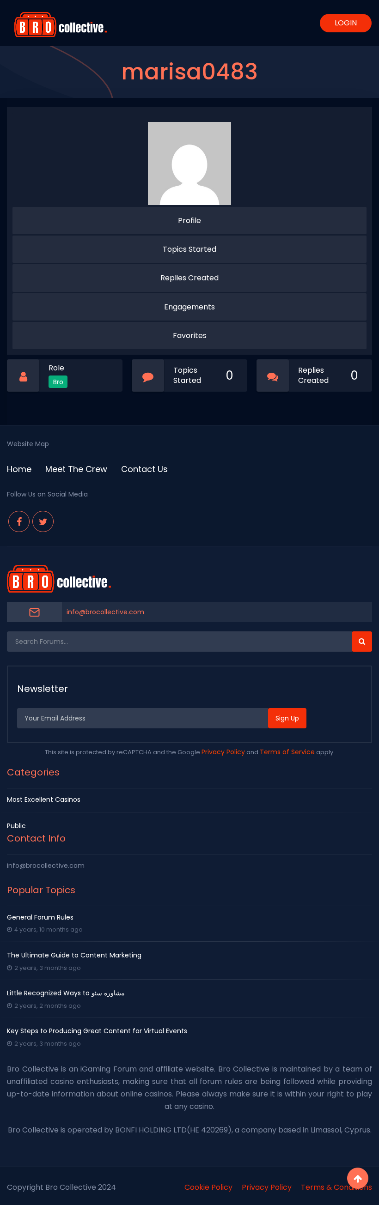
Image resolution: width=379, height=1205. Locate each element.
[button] (362, 641)
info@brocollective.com (105, 612)
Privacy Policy (223, 752)
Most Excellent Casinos (43, 799)
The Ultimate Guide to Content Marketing (74, 955)
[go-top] (357, 1178)
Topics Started (189, 249)
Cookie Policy (208, 1187)
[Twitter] (43, 521)
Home (19, 469)
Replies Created (189, 277)
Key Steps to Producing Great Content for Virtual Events (97, 1030)
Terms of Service (287, 752)
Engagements (189, 307)
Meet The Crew (76, 469)
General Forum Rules (40, 917)
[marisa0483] (189, 163)
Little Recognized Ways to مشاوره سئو (66, 993)
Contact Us (144, 469)
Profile (189, 220)
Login (346, 23)
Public (16, 825)
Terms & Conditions (336, 1187)
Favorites (190, 335)
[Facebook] (19, 521)
